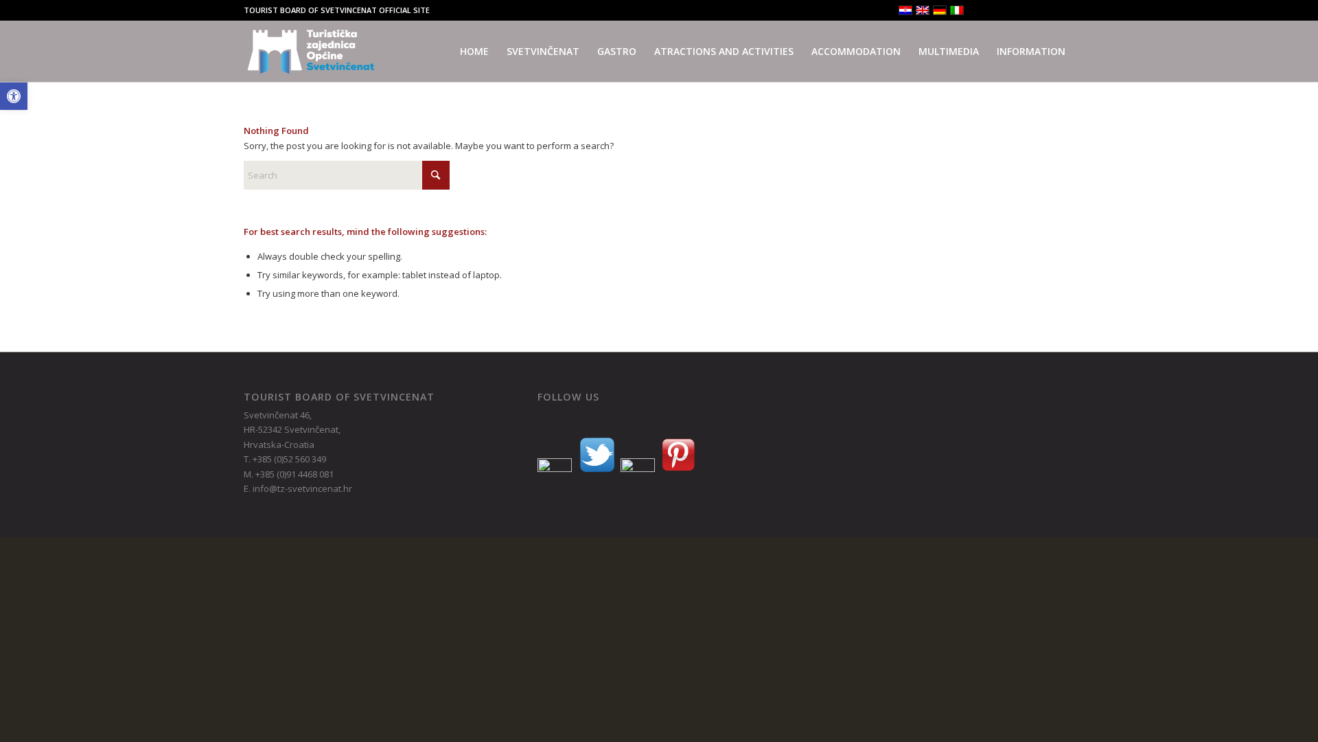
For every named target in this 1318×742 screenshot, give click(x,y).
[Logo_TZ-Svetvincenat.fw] (311, 51)
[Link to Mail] (1064, 10)
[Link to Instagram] (1022, 10)
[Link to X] (1002, 10)
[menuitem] (474, 51)
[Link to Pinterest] (1043, 10)
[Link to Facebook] (981, 10)
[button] (13, 96)
